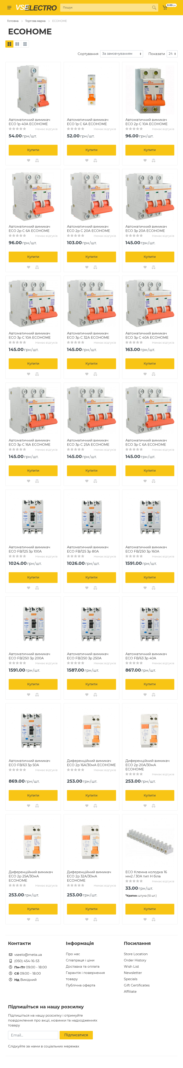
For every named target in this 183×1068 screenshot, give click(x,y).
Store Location (136, 954)
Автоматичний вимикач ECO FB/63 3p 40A (146, 656)
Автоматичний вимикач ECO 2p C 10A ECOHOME (146, 122)
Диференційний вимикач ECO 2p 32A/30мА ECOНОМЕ (89, 876)
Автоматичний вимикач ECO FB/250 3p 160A (146, 549)
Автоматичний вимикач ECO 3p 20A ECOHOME (146, 228)
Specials (130, 979)
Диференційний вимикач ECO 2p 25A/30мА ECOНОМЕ (31, 876)
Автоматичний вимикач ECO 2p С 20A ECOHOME (88, 228)
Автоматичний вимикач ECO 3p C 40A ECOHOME (146, 335)
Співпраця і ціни (80, 960)
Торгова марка (35, 21)
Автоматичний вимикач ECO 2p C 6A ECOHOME (29, 228)
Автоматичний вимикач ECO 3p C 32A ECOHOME (88, 335)
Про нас (73, 954)
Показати (156, 54)
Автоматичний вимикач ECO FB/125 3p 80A (87, 549)
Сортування (88, 54)
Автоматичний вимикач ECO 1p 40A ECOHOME (29, 122)
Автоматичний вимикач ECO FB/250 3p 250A (87, 656)
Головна (13, 21)
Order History (135, 960)
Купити (33, 150)
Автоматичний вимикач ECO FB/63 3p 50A (29, 763)
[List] (25, 44)
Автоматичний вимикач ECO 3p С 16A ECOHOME (29, 442)
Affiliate (130, 991)
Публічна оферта (80, 985)
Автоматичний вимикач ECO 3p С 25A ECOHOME (88, 442)
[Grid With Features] (17, 44)
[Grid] (9, 44)
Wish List (131, 966)
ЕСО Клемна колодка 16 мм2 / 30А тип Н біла (146, 874)
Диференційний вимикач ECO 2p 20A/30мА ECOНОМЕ (147, 765)
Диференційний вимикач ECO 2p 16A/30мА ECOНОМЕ (91, 763)
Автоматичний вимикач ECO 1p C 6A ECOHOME (87, 122)
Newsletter (133, 973)
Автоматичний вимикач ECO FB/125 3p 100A (29, 549)
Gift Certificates (137, 985)
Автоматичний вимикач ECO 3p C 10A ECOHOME (30, 335)
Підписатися (76, 1035)
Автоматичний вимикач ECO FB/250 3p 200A (29, 656)
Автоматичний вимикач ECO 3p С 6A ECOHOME (146, 442)
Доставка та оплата (83, 966)
